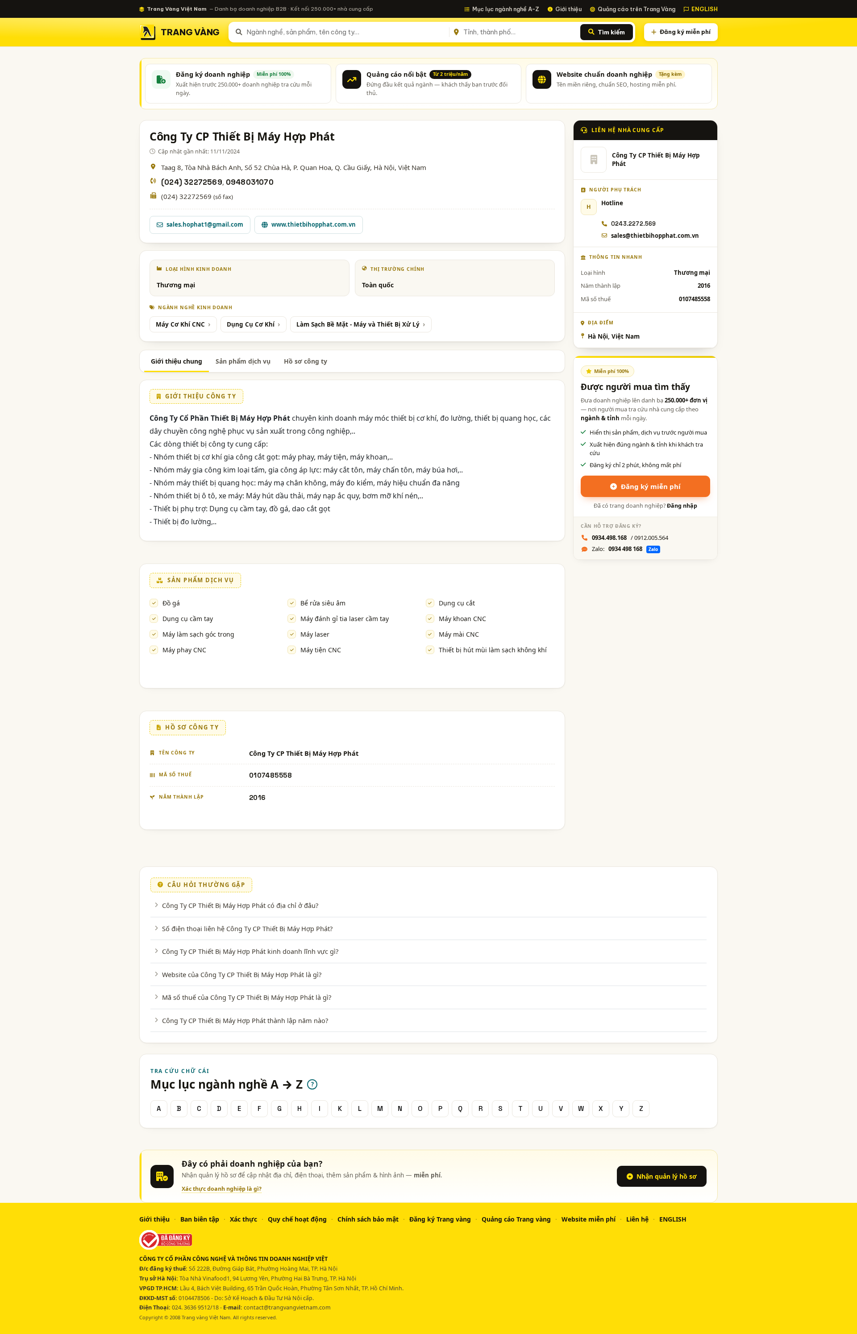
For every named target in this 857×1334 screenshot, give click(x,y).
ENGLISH (704, 8)
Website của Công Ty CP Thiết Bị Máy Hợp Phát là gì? (241, 974)
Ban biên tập (199, 1219)
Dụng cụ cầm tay (187, 618)
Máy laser (314, 634)
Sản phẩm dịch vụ (243, 361)
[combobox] (346, 32)
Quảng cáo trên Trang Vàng (636, 8)
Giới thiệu (568, 8)
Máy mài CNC (459, 634)
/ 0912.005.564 (630, 538)
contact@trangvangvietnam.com (287, 1307)
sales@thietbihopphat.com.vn (655, 236)
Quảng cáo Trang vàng (516, 1219)
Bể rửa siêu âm (322, 603)
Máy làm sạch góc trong (198, 634)
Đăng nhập (682, 506)
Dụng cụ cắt (457, 603)
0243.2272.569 (633, 224)
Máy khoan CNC (462, 618)
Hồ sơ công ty (305, 361)
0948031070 (250, 182)
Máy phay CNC (184, 650)
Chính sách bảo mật (368, 1219)
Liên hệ (637, 1219)
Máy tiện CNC (320, 650)
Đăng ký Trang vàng (440, 1219)
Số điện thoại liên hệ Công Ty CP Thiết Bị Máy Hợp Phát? (247, 928)
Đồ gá (171, 603)
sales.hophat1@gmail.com (204, 224)
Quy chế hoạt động (297, 1219)
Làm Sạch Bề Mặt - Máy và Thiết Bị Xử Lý (358, 324)
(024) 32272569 (191, 182)
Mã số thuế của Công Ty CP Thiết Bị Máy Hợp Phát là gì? (246, 997)
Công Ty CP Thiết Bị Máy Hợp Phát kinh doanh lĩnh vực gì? (250, 951)
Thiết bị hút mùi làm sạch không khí (493, 650)
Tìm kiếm (611, 32)
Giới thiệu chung (176, 361)
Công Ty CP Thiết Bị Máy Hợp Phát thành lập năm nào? (245, 1020)
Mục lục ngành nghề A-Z (505, 8)
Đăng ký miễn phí (685, 31)
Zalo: (625, 549)
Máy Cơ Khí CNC (180, 324)
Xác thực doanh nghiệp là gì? (222, 1189)
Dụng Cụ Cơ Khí (251, 324)
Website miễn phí (589, 1219)
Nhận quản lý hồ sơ (667, 1176)
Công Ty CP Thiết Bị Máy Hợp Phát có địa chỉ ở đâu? (240, 905)
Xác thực (243, 1219)
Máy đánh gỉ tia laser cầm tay (344, 618)
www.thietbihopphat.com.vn (313, 224)
